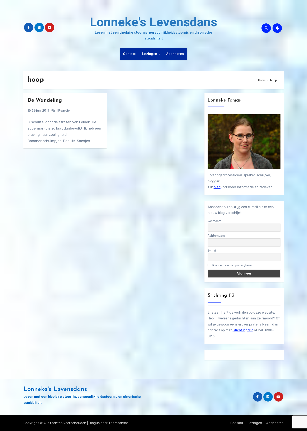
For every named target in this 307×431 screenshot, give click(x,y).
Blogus (94, 423)
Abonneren (175, 54)
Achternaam (216, 236)
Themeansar (118, 423)
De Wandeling (45, 100)
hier (217, 187)
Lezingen (150, 54)
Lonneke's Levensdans (153, 22)
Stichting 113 (243, 330)
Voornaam (214, 221)
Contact (129, 54)
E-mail (212, 250)
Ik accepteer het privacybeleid (232, 265)
